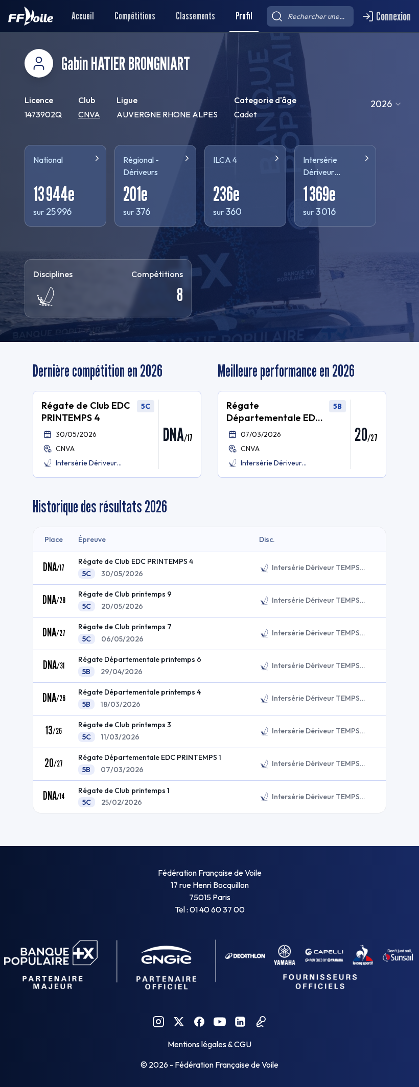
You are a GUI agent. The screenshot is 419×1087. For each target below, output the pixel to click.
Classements (195, 16)
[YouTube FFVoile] (220, 1022)
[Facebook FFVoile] (199, 1022)
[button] (117, 434)
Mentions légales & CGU (209, 1044)
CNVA (89, 114)
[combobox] (386, 104)
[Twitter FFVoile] (179, 1022)
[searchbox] (310, 16)
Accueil (83, 16)
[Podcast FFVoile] (260, 1022)
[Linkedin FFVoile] (240, 1022)
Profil (244, 16)
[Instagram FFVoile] (158, 1022)
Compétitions (134, 16)
